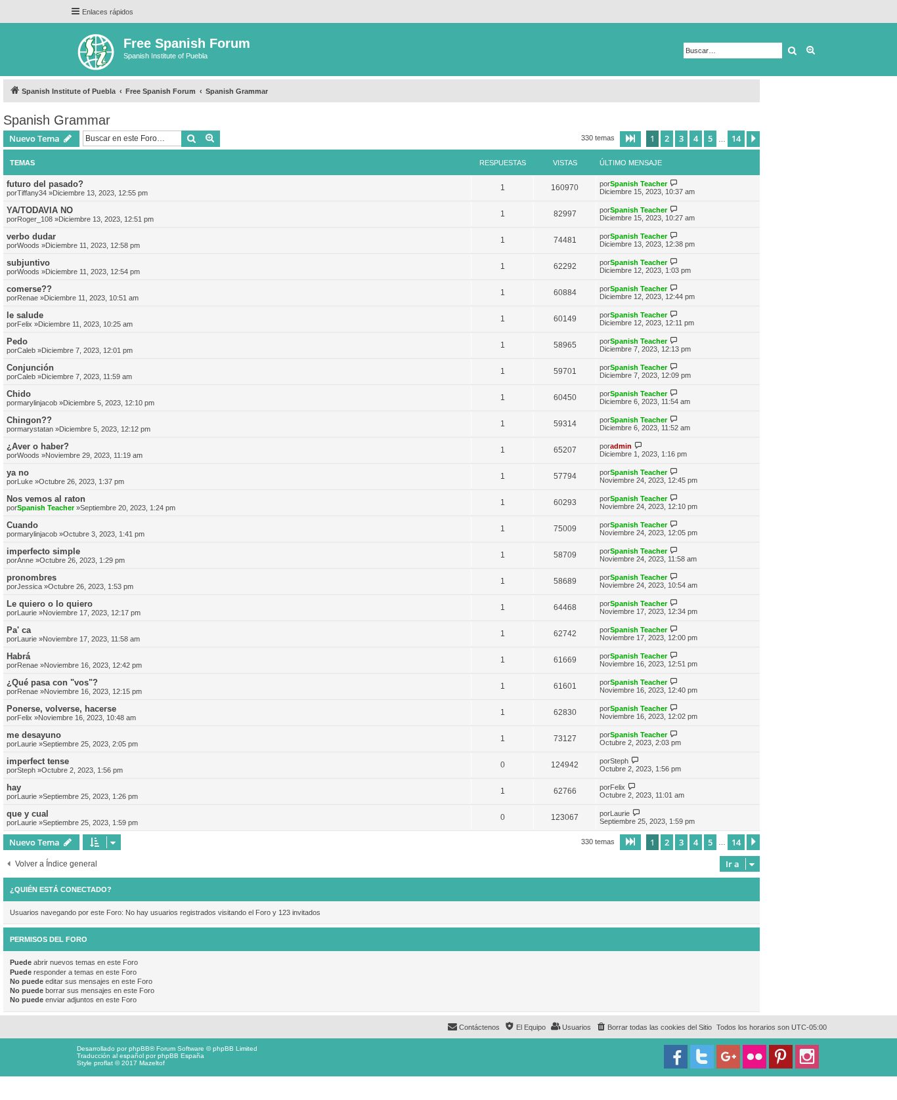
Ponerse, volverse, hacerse (61, 709)
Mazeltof (152, 1063)
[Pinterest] (781, 1057)
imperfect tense (38, 761)
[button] (630, 139)
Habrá (18, 656)
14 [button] (736, 138)
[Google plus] (728, 1057)
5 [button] (710, 138)
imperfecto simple (43, 551)
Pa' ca (19, 630)
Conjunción (30, 368)
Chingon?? (29, 420)
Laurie (27, 613)
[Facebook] (676, 1057)
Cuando (22, 525)
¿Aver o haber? (38, 446)
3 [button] (681, 138)
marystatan (35, 429)
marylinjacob (37, 403)
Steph (26, 770)
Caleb (26, 350)
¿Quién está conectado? (61, 889)
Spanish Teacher (638, 184)
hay (14, 787)
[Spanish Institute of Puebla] (96, 49)
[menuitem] (654, 1027)
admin (621, 446)
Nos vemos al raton (46, 499)
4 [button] (695, 138)
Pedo (17, 341)
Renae (27, 298)
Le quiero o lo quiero (50, 604)
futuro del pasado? (45, 184)
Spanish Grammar (56, 120)
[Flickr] (754, 1057)
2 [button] (667, 138)
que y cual (28, 814)
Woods (28, 245)
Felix (24, 324)
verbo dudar (31, 236)
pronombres (31, 577)
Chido (19, 394)
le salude (25, 315)
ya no (18, 473)
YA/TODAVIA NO (40, 210)
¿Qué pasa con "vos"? (52, 682)
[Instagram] (807, 1057)
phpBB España (181, 1055)
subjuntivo (28, 263)
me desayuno (34, 735)
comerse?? (29, 289)
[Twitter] (702, 1057)
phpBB (139, 1048)
